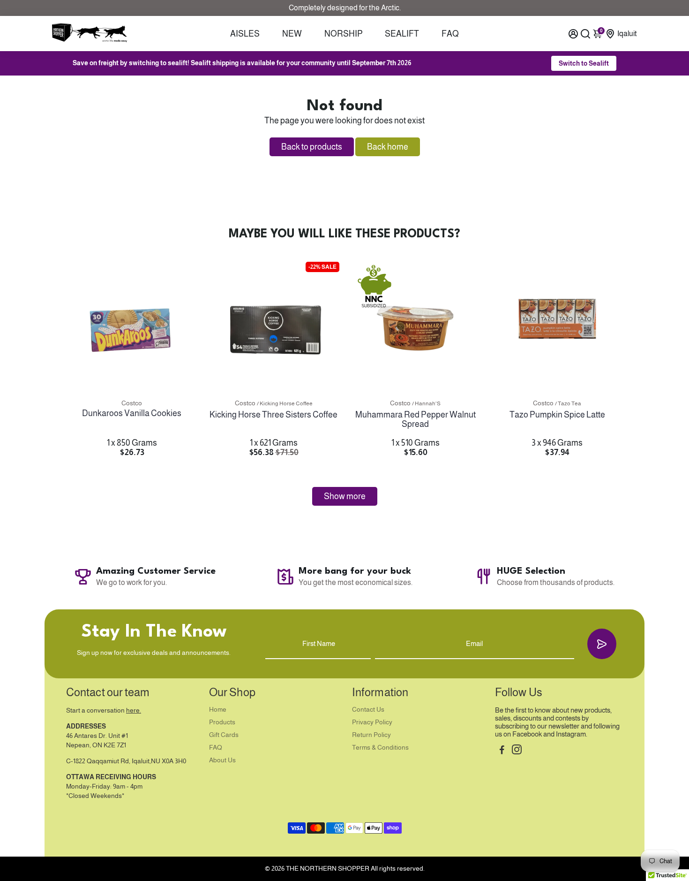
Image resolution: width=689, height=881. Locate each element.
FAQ (450, 33)
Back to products (311, 147)
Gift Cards (224, 734)
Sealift (402, 33)
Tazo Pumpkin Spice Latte (557, 414)
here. (133, 710)
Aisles (245, 33)
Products (222, 722)
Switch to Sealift (584, 63)
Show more (345, 496)
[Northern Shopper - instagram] (517, 751)
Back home (387, 147)
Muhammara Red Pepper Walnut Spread (415, 419)
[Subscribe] (601, 644)
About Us (222, 760)
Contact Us (368, 709)
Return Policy (371, 734)
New (292, 33)
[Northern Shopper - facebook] (502, 751)
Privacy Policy (372, 722)
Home (217, 709)
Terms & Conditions (380, 747)
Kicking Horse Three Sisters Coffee (273, 414)
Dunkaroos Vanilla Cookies (131, 413)
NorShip (343, 33)
